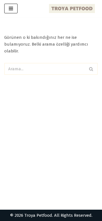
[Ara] (91, 69)
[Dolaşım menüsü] (11, 8)
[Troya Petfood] (73, 8)
